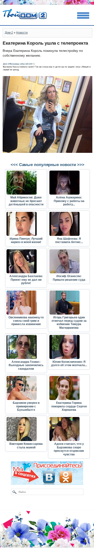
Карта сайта (13, 545)
